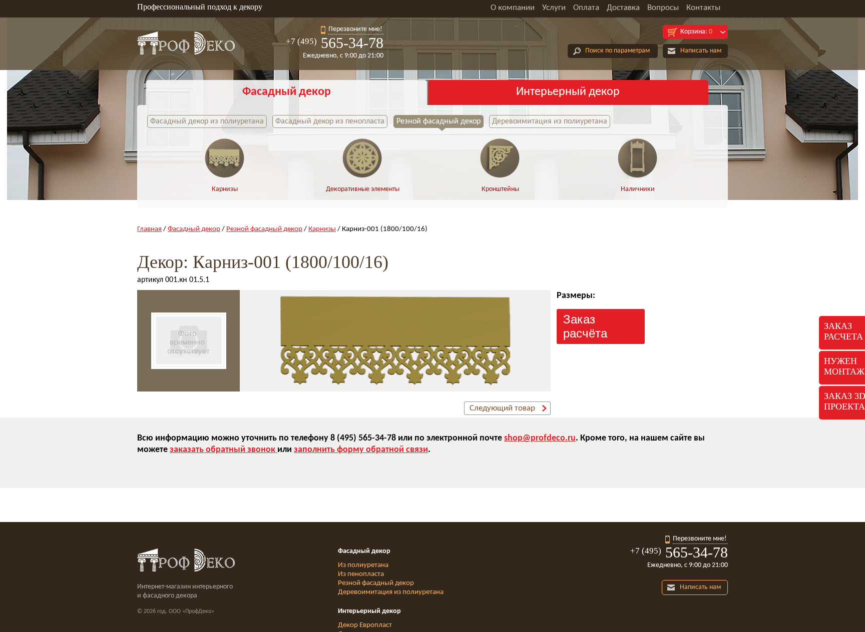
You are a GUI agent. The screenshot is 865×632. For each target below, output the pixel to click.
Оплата (586, 8)
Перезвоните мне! (355, 29)
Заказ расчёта (585, 326)
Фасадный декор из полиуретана (207, 122)
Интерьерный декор (568, 92)
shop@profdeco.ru (540, 438)
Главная (149, 229)
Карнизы (225, 189)
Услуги (554, 8)
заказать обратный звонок (223, 449)
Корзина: (696, 32)
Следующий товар (502, 408)
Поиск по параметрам (617, 50)
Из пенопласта (361, 574)
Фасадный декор (286, 92)
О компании (513, 8)
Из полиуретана (363, 565)
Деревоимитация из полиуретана (549, 122)
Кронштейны (500, 189)
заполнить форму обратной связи (361, 449)
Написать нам (700, 50)
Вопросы (663, 8)
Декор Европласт (365, 625)
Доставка (623, 8)
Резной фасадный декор (438, 122)
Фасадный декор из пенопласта (329, 122)
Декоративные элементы (362, 189)
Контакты (703, 8)
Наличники (638, 189)
